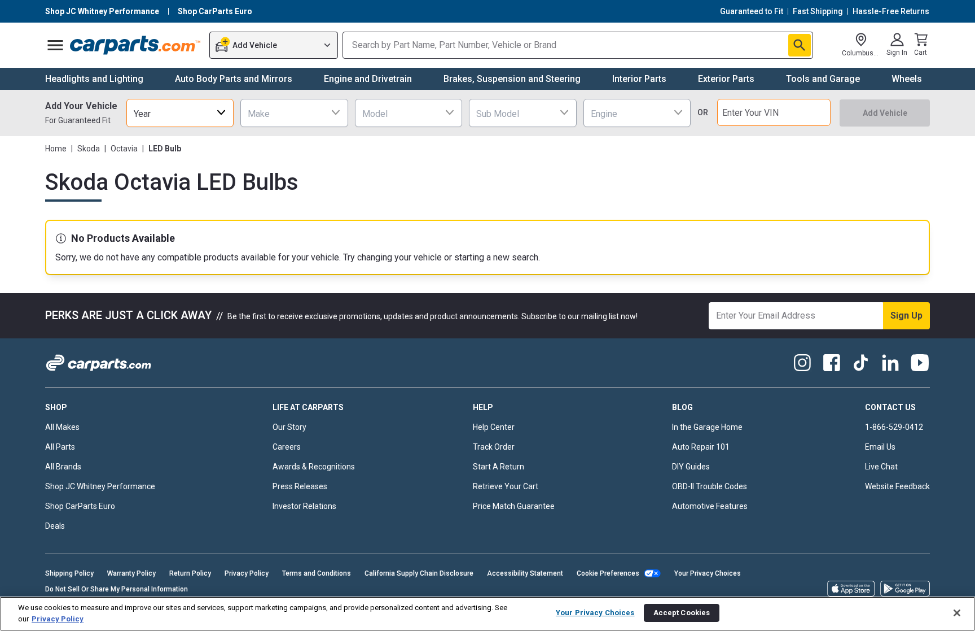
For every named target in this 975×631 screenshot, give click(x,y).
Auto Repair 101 (701, 446)
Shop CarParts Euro (80, 506)
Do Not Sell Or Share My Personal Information (116, 589)
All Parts (60, 446)
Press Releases (300, 486)
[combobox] (180, 113)
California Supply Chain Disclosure (418, 573)
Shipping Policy (69, 573)
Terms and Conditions (316, 573)
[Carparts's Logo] (135, 45)
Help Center (494, 427)
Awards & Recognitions (314, 466)
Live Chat (881, 466)
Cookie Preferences (608, 573)
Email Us (880, 446)
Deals (55, 525)
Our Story (289, 427)
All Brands (63, 466)
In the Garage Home (707, 427)
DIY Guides (691, 466)
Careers (287, 446)
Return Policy (190, 573)
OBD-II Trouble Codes (709, 486)
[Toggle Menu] (55, 45)
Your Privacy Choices (707, 573)
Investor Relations (304, 506)
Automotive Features (710, 506)
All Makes (62, 427)
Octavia (124, 148)
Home (56, 148)
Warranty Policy (131, 573)
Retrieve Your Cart (505, 486)
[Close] (957, 612)
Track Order (494, 446)
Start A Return (498, 466)
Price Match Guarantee (514, 506)
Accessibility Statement (525, 573)
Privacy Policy (247, 573)
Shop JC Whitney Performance (100, 486)
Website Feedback (897, 486)
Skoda (88, 148)
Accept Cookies (681, 612)
